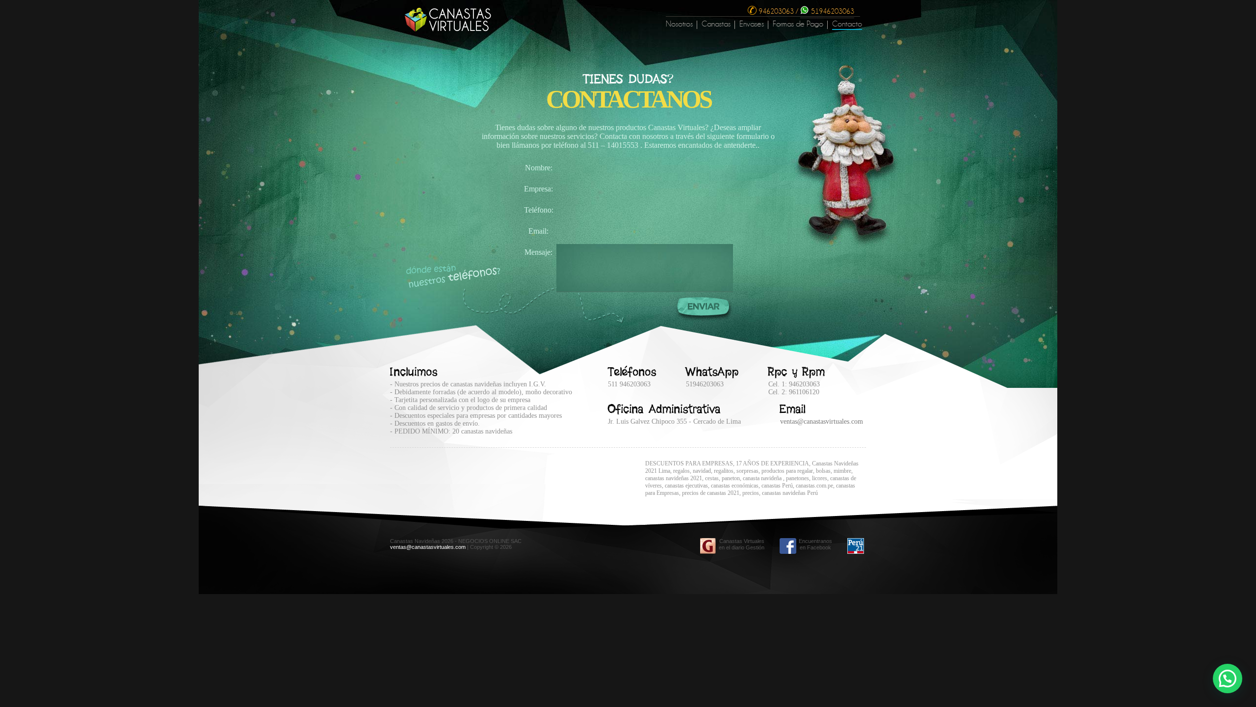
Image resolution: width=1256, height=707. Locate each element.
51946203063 (831, 11)
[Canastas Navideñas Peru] (448, 29)
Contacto (847, 24)
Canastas (716, 24)
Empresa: (538, 189)
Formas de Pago (798, 24)
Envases (751, 24)
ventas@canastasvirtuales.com (821, 421)
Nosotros (679, 24)
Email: (538, 231)
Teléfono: (538, 210)
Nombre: (538, 167)
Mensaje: (538, 252)
